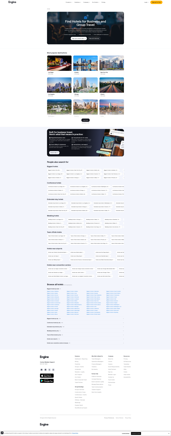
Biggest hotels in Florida (52, 306)
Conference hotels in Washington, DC (99, 186)
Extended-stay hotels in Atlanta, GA (79, 210)
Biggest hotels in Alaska (52, 293)
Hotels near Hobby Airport (76, 256)
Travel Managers (96, 359)
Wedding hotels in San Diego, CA (93, 226)
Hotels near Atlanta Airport (77, 252)
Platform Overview (96, 376)
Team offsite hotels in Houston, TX (78, 243)
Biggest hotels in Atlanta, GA (92, 170)
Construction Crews (80, 392)
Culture (110, 361)
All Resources (127, 361)
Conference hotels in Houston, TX (99, 190)
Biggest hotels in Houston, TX (93, 173)
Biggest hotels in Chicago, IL (73, 177)
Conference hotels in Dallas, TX (98, 194)
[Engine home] (54, 357)
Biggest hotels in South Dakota (113, 293)
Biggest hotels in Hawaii (52, 310)
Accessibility (127, 377)
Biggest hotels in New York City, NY (74, 170)
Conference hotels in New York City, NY (57, 194)
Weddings (77, 402)
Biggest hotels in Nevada (92, 293)
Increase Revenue (96, 379)
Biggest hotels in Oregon (92, 310)
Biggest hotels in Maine (72, 300)
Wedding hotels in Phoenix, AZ (93, 223)
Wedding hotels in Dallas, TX (92, 219)
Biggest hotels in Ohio (91, 306)
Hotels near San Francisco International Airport (81, 259)
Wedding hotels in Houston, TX (75, 226)
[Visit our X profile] (49, 369)
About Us (110, 359)
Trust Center (111, 379)
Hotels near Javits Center (78, 272)
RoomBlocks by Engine (81, 407)
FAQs (125, 369)
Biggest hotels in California (53, 298)
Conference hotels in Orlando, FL (55, 190)
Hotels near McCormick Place (103, 276)
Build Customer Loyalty (98, 381)
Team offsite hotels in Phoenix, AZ (98, 239)
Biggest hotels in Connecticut (53, 302)
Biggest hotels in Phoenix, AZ (110, 177)
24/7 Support (78, 374)
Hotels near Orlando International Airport (57, 252)
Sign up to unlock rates (78, 38)
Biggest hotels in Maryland (73, 302)
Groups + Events (79, 366)
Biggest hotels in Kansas (72, 295)
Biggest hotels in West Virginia (113, 308)
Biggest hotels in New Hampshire (94, 295)
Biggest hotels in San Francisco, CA (112, 173)
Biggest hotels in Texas (111, 297)
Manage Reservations (97, 384)
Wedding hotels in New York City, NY (56, 226)
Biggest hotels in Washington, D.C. (114, 306)
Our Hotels (78, 377)
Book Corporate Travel (81, 379)
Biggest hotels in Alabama (53, 291)
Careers (110, 364)
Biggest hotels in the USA (54, 170)
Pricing (103, 2)
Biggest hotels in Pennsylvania (93, 312)
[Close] (168, 433)
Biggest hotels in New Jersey (93, 297)
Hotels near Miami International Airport (104, 259)
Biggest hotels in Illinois (52, 314)
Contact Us (111, 377)
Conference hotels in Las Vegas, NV (56, 186)
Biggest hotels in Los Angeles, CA (74, 173)
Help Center (127, 374)
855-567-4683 (43, 364)
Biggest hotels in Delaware (53, 304)
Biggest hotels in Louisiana (73, 298)
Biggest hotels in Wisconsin (112, 310)
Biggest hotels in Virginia (111, 302)
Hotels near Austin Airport (123, 259)
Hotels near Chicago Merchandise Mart (106, 268)
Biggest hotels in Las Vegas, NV (55, 173)
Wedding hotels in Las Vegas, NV (55, 219)
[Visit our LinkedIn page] (45, 369)
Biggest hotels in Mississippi (73, 310)
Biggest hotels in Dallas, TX (92, 177)
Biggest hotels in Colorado (53, 300)
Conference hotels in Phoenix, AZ (120, 194)
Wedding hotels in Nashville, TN (112, 219)
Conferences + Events (81, 394)
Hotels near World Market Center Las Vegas (58, 276)
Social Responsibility (113, 366)
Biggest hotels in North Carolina (94, 302)
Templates (126, 364)
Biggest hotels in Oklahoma (93, 308)
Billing (76, 361)
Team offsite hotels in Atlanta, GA (78, 239)
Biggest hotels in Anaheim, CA (110, 170)
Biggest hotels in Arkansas (53, 297)
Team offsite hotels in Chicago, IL (78, 235)
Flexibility (77, 364)
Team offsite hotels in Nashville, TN (119, 235)
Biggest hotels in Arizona (52, 295)
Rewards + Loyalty (79, 372)
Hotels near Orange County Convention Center (82, 268)
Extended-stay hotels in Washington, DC (103, 203)
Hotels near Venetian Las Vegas (55, 272)
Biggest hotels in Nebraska (93, 291)
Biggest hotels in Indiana (72, 291)
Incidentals (78, 369)
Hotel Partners (112, 369)
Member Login (112, 374)
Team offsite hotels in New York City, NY (57, 243)
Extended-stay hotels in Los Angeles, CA (80, 203)
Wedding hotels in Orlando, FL (54, 223)
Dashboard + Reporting (81, 359)
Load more (85, 120)
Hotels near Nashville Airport (102, 256)
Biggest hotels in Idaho (52, 312)
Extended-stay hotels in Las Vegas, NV (57, 203)
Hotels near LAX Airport (53, 256)
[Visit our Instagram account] (53, 369)
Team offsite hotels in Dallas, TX (98, 235)
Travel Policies (79, 382)
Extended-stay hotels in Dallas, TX (101, 210)
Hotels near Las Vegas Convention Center (57, 268)
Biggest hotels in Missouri (72, 312)
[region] (85, 433)
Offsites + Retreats (80, 400)
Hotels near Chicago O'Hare (103, 272)
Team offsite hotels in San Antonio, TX (120, 243)
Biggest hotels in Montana (73, 314)
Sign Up (110, 372)
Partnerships (111, 382)
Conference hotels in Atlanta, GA (77, 194)
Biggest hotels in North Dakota (94, 304)
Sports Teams (78, 397)
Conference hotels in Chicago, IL (77, 190)
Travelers (94, 366)
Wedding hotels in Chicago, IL (74, 219)
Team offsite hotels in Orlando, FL (56, 239)
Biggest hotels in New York (93, 300)
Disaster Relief (79, 405)
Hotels (125, 372)
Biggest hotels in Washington (112, 304)
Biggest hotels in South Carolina (113, 291)
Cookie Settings (125, 433)
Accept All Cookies (136, 433)
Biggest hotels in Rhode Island (93, 314)
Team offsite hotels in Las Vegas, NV (56, 235)
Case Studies (127, 366)
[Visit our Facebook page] (41, 369)
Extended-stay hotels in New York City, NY (57, 210)
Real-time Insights (96, 392)
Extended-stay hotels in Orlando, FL (56, 206)
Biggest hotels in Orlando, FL (54, 177)
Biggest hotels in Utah (111, 298)
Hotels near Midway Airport (54, 259)
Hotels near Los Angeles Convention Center (82, 276)
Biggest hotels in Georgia (52, 308)
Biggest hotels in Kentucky (73, 297)
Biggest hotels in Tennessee (112, 295)
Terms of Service (119, 417)
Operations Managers (97, 361)
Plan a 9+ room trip (94, 38)
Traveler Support (96, 389)
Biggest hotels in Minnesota (73, 308)
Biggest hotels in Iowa (72, 293)
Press (109, 385)
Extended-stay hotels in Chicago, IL (79, 206)
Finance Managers (96, 364)
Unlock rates (53, 152)
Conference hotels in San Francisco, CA (121, 190)
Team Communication (97, 387)
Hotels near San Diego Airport (102, 252)
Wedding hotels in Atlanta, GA (75, 223)
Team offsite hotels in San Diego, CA (99, 243)
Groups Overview (79, 389)
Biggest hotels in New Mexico (93, 298)
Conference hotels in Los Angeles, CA (78, 186)
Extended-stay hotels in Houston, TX (102, 206)
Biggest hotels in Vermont (112, 300)
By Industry (95, 369)
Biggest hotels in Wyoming (112, 312)
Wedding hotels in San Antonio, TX (112, 226)
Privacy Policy (128, 417)
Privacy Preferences (109, 417)
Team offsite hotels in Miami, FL (118, 239)
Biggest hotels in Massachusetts (74, 304)
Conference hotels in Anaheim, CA (120, 186)
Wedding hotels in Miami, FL (111, 223)
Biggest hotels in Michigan (73, 306)
